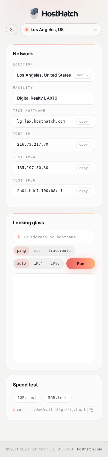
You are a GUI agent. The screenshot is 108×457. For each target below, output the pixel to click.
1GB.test (27, 397)
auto (21, 263)
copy (83, 121)
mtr (37, 251)
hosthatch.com (89, 449)
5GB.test (57, 397)
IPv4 (38, 263)
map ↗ (82, 75)
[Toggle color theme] (11, 29)
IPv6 (55, 263)
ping (21, 251)
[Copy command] (91, 410)
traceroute (59, 251)
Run (80, 263)
